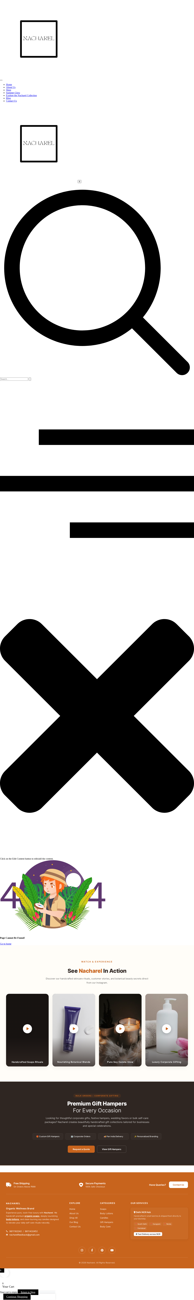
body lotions (12, 1219)
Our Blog (73, 1222)
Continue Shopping (17, 1296)
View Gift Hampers (111, 1149)
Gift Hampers (106, 1222)
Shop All (73, 1217)
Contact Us (11, 101)
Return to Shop (28, 1292)
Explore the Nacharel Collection (21, 95)
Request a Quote (81, 1149)
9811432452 (31, 1231)
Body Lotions (106, 1213)
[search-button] (30, 379)
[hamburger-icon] (1, 80)
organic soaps (32, 1216)
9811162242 (15, 1231)
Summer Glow (13, 92)
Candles (104, 1217)
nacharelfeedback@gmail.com (24, 1234)
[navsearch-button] (97, 376)
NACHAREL (13, 1203)
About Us (10, 87)
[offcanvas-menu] (97, 573)
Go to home (5, 943)
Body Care (105, 1226)
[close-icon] (97, 856)
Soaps (103, 1209)
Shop (8, 90)
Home (9, 84)
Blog (8, 98)
